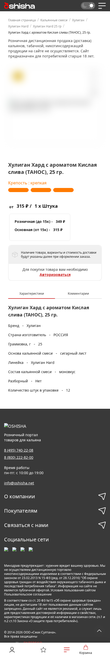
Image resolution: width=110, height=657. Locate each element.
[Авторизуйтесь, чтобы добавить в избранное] (93, 82)
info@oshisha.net (19, 483)
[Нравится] (93, 73)
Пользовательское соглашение (28, 594)
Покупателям (20, 510)
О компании (19, 496)
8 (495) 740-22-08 (18, 450)
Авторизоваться (55, 274)
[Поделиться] (93, 93)
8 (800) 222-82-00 (18, 457)
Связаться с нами (26, 525)
